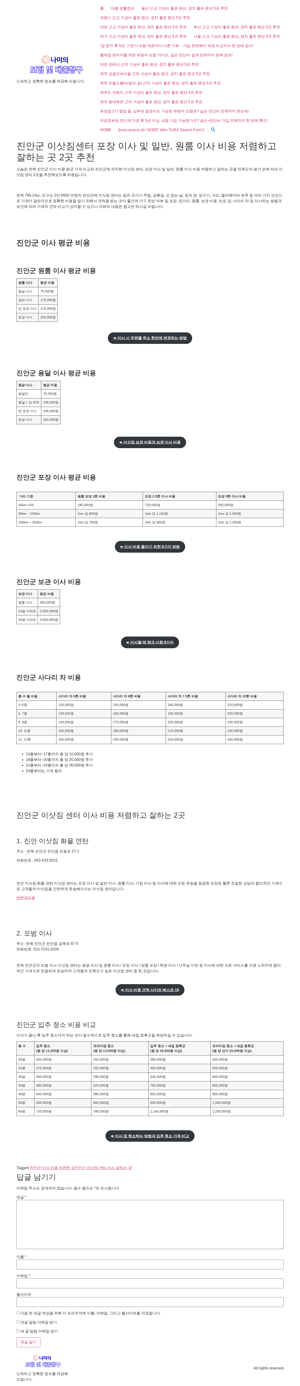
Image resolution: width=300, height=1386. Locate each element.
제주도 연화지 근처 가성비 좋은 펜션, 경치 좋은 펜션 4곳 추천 (151, 92)
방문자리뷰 (25, 898)
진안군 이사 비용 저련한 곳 (52, 1168)
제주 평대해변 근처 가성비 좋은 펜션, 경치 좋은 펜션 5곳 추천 (151, 102)
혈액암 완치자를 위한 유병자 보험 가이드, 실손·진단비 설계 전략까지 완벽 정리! (166, 55)
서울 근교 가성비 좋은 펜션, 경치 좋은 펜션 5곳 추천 (237, 36)
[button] (213, 130)
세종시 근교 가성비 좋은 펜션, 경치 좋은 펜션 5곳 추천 (145, 18)
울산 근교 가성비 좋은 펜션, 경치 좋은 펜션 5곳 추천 (184, 8)
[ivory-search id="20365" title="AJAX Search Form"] (161, 130)
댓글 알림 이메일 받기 (38, 1322)
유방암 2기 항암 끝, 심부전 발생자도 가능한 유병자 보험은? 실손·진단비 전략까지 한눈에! (174, 111)
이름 (21, 1257)
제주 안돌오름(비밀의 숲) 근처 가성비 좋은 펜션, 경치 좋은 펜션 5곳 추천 (160, 83)
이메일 (23, 1276)
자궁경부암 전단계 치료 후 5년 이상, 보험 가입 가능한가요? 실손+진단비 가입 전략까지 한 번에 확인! (184, 120)
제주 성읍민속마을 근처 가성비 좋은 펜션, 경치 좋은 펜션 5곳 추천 (155, 74)
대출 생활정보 (122, 8)
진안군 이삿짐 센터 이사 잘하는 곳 (103, 1168)
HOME (105, 130)
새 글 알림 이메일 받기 (39, 1331)
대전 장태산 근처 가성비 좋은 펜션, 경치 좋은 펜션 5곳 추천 (149, 64)
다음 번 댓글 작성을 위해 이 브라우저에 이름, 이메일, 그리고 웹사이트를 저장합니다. (90, 1313)
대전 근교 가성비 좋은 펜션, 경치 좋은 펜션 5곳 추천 (143, 27)
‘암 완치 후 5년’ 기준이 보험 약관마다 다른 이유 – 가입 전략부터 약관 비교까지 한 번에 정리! (176, 46)
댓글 (21, 1197)
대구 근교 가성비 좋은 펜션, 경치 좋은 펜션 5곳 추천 (143, 36)
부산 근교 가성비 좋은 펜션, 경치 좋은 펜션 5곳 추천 (237, 27)
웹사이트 (23, 1294)
